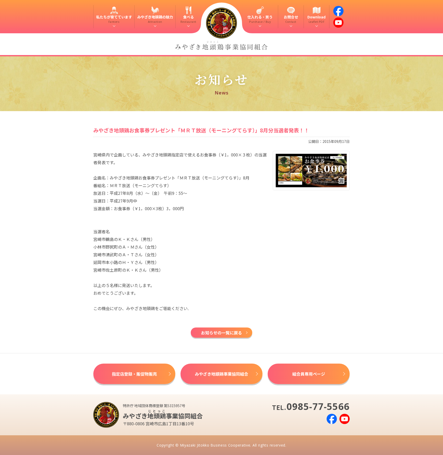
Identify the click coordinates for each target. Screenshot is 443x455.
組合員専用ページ (308, 374)
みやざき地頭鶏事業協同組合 (221, 374)
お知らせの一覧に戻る (221, 333)
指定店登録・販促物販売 (134, 374)
